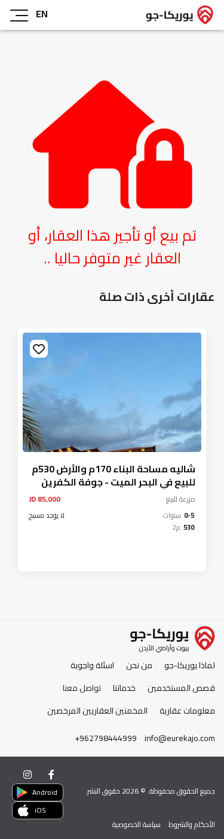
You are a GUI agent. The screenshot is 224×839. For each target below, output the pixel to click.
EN (42, 14)
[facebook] (51, 774)
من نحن (139, 665)
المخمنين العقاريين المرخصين (97, 711)
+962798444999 (106, 738)
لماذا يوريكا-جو (189, 665)
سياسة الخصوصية (136, 824)
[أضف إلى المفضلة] (180, 349)
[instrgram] (27, 774)
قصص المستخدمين (181, 688)
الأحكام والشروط (191, 824)
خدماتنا (124, 688)
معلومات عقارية (187, 711)
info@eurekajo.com (180, 738)
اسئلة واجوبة (92, 665)
